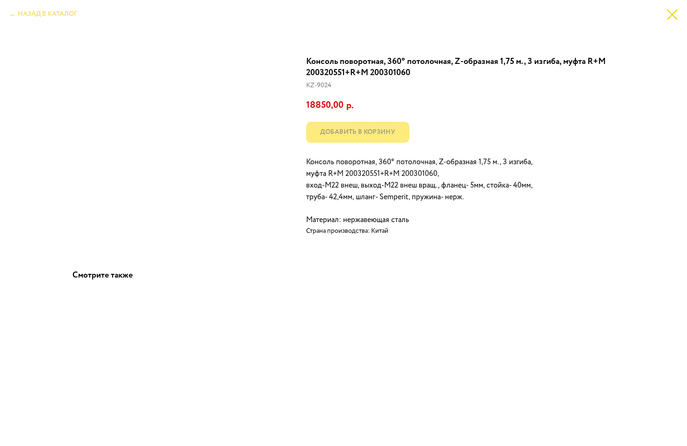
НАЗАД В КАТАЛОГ (47, 14)
